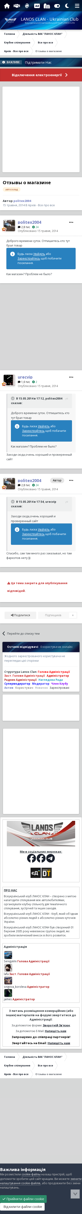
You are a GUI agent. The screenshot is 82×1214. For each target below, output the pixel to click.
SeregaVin (10, 961)
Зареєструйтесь (29, 258)
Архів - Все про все (41, 205)
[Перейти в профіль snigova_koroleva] (8, 980)
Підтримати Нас (30, 62)
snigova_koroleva (15, 986)
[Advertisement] (41, 129)
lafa (6, 974)
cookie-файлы (31, 1174)
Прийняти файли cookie (24, 1199)
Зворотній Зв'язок (56, 1025)
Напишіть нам (55, 1031)
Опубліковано (38, 231)
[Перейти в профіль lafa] (8, 968)
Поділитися (21, 615)
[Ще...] (71, 222)
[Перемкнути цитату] (13, 398)
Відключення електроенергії (37, 75)
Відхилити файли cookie (22, 1206)
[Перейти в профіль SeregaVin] (8, 955)
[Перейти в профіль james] (8, 993)
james (8, 999)
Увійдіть (39, 254)
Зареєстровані (59, 687)
